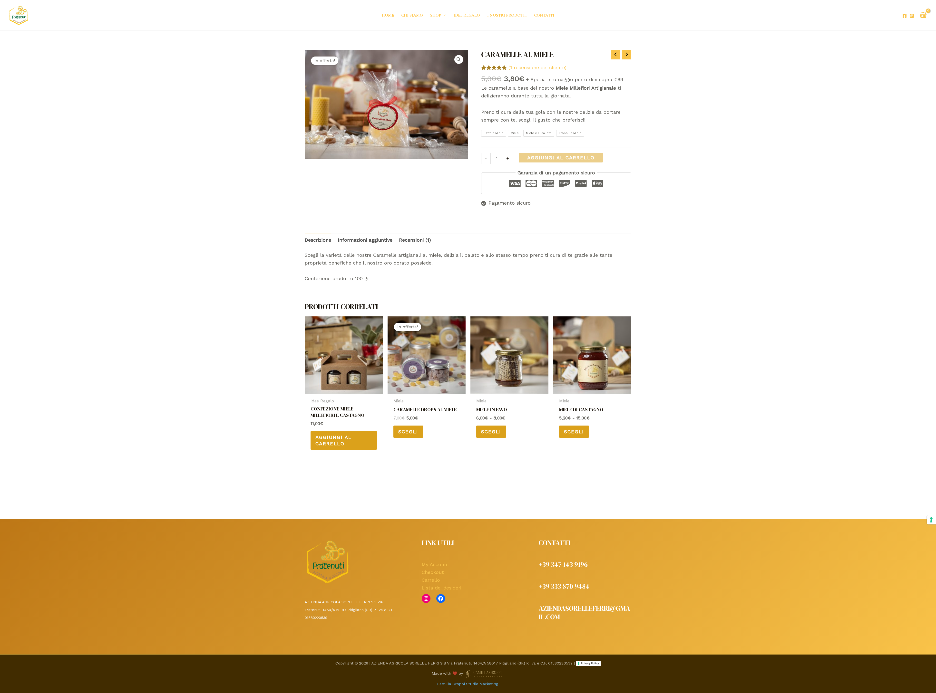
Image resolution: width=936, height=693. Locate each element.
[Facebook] (904, 16)
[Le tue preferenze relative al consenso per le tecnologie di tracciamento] (931, 519)
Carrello (431, 580)
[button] (443, 15)
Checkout (433, 572)
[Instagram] (912, 16)
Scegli (408, 432)
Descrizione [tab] (318, 240)
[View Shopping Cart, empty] (923, 15)
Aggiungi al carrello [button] (333, 440)
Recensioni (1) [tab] (415, 240)
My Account (435, 564)
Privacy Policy (590, 663)
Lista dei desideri (441, 588)
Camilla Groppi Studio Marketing (468, 684)
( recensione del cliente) (537, 67)
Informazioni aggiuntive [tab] (365, 240)
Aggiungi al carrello (561, 158)
